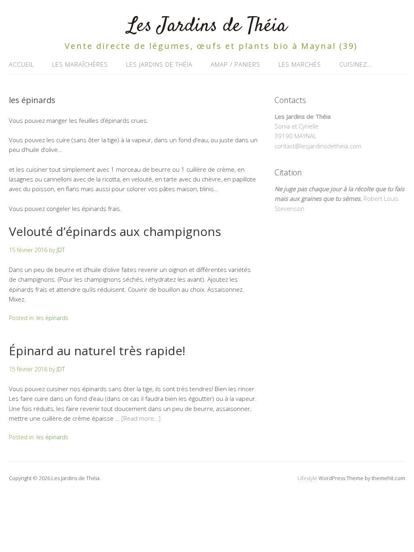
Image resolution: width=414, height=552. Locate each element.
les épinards (52, 318)
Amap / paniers (235, 64)
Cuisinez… (355, 64)
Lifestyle (307, 478)
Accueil (21, 64)
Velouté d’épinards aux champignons (115, 231)
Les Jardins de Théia (207, 26)
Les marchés (300, 64)
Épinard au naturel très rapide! (97, 350)
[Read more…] (141, 418)
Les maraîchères (80, 64)
